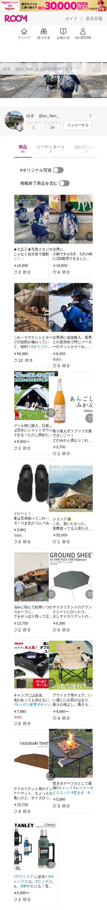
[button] (14, 120)
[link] (34, 219)
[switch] (58, 170)
